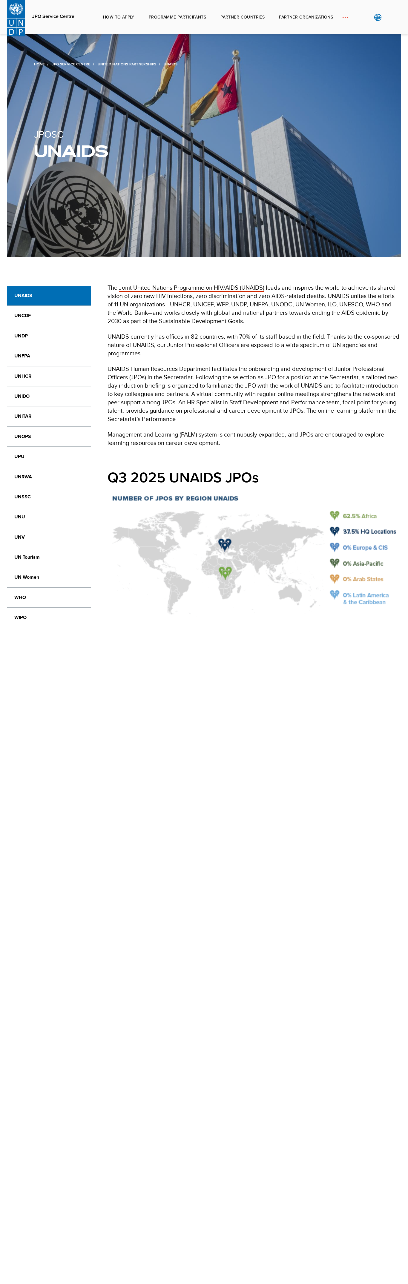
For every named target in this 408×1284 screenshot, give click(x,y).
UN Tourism (27, 557)
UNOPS (22, 436)
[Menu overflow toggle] (345, 17)
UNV (19, 537)
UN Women (26, 577)
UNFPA (22, 355)
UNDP (21, 335)
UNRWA (23, 476)
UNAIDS (23, 295)
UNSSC (22, 496)
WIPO (20, 617)
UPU (19, 456)
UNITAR (22, 416)
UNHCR (22, 376)
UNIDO (22, 396)
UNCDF (22, 315)
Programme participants (177, 17)
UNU (19, 516)
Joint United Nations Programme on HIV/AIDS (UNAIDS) (191, 287)
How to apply (118, 17)
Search (390, 17)
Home (39, 64)
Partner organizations (306, 17)
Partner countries (242, 17)
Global (377, 17)
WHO (20, 597)
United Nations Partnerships (127, 64)
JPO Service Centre (53, 16)
